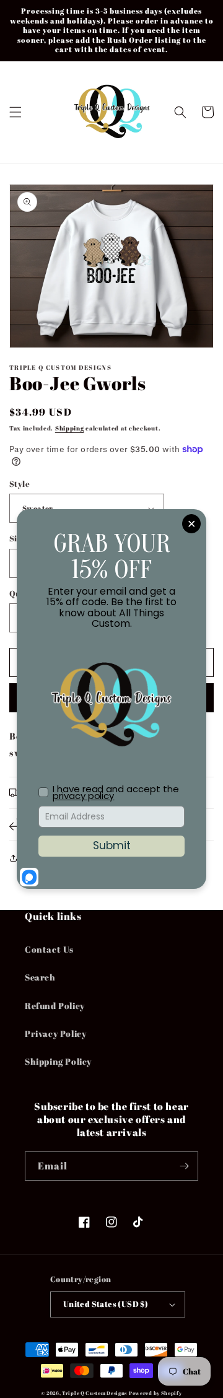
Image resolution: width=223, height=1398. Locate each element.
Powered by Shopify (155, 1392)
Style (19, 483)
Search (40, 977)
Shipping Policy (58, 1061)
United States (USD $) (105, 1303)
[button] (15, 112)
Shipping (69, 428)
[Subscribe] (184, 1166)
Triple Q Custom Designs (94, 1392)
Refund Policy (55, 1005)
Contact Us (49, 949)
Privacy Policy (55, 1033)
